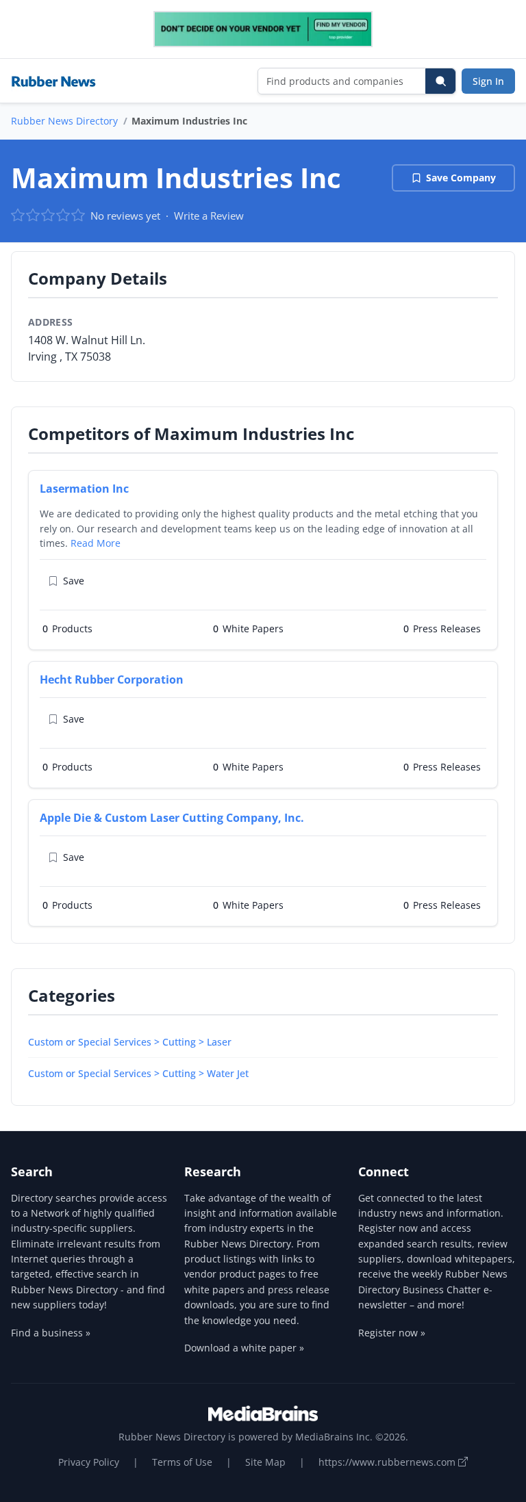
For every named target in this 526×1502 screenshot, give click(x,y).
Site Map (265, 1461)
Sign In (488, 81)
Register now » (391, 1332)
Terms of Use (182, 1461)
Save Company (461, 177)
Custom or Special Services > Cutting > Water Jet (138, 1073)
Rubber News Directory (64, 120)
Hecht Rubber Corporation (112, 679)
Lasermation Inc (84, 488)
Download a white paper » (244, 1347)
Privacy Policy (88, 1461)
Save (73, 580)
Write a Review (209, 215)
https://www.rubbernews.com (388, 1461)
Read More (96, 542)
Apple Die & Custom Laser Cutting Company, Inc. (172, 817)
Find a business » (50, 1332)
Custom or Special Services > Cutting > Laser (129, 1041)
